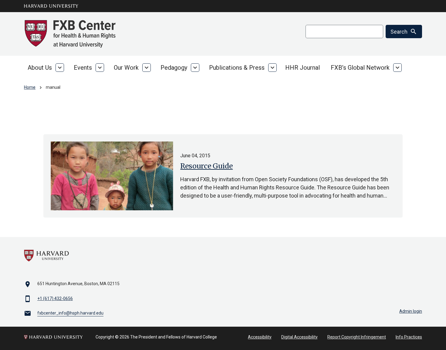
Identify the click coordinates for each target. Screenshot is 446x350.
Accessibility (260, 337)
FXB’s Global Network (360, 67)
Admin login (410, 311)
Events (83, 67)
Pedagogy (173, 67)
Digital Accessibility (299, 337)
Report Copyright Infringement (356, 337)
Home (29, 87)
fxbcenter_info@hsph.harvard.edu (70, 313)
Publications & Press (237, 67)
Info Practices (409, 337)
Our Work (126, 67)
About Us (40, 67)
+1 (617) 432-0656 (55, 298)
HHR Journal (302, 67)
